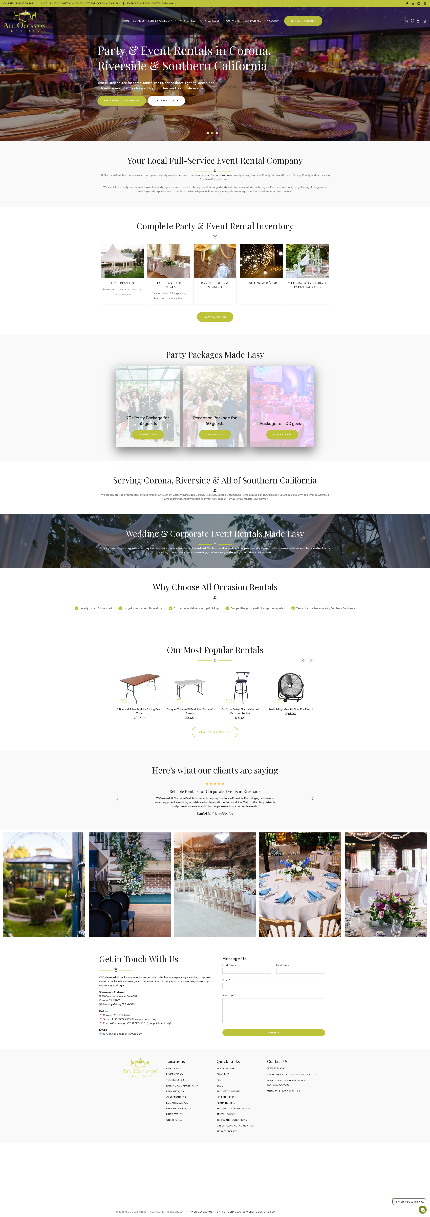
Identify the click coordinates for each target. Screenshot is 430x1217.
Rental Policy (226, 1114)
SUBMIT (274, 1032)
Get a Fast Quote (166, 100)
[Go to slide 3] (217, 133)
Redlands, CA (175, 1091)
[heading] (273, 958)
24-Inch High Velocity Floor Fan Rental (291, 709)
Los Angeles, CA (177, 1102)
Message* (228, 995)
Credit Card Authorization (235, 1125)
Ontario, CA (174, 1119)
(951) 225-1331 (123, 1019)
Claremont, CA (176, 1097)
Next (311, 660)
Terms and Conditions (232, 1119)
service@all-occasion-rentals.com (122, 1033)
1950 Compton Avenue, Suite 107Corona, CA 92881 (288, 1082)
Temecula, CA (175, 1079)
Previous (303, 660)
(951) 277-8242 (121, 1015)
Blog (220, 1085)
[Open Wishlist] (412, 21)
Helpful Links (226, 1097)
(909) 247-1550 (136, 1023)
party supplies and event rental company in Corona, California (196, 175)
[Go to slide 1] (207, 133)
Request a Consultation (233, 1108)
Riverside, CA (175, 1074)
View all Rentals (215, 316)
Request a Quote (228, 1091)
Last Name (283, 964)
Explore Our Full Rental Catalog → (151, 3)
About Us (223, 1074)
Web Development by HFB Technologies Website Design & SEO (233, 1211)
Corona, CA (174, 1068)
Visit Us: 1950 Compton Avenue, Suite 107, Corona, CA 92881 (80, 3)
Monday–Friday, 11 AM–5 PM (285, 1090)
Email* (226, 980)
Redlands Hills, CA (178, 1108)
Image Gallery (226, 1068)
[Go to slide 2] (212, 133)
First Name (229, 964)
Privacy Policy (227, 1131)
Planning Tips (226, 1102)
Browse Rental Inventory (121, 100)
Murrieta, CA (174, 1114)
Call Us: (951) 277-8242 (18, 3)
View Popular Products (215, 732)
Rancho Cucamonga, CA (182, 1085)
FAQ (219, 1079)
